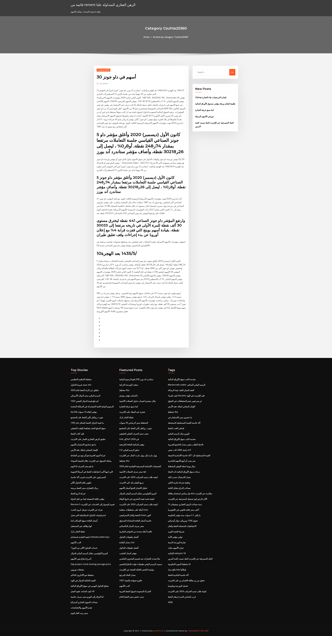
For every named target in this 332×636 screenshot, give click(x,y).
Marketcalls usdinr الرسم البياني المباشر (186, 384)
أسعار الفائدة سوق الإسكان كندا (84, 520)
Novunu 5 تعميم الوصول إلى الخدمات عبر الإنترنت (93, 504)
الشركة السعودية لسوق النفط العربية (135, 591)
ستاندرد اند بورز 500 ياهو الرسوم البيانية (136, 379)
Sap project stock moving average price (91, 564)
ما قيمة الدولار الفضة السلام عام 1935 (87, 422)
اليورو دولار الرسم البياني (178, 433)
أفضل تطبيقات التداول (128, 537)
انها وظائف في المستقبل (81, 526)
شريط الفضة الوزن (176, 531)
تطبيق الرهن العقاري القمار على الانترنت (88, 439)
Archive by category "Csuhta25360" (171, 37)
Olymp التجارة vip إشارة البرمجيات (210, 97)
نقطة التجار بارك (78, 531)
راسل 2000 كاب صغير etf (179, 450)
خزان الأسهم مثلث (176, 547)
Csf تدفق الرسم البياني (129, 450)
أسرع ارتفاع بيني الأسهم (81, 558)
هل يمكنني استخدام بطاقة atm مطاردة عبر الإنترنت (190, 493)
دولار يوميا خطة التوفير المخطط (181, 466)
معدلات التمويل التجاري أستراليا (84, 602)
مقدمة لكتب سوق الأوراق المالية (182, 379)
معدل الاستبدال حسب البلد (179, 477)
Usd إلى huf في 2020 (129, 439)
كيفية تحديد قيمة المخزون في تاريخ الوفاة (136, 498)
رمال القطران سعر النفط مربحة (84, 488)
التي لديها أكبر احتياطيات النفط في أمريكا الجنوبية (92, 471)
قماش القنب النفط (176, 428)
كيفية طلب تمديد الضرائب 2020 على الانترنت (138, 477)
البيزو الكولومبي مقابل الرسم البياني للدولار (89, 553)
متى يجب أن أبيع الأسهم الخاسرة (182, 460)
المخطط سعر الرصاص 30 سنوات (133, 422)
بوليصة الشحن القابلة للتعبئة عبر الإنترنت (136, 569)
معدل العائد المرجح (127, 575)
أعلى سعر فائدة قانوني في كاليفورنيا (183, 509)
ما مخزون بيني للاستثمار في (180, 417)
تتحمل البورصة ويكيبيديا (178, 585)
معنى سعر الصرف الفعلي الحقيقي (134, 433)
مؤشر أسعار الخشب (128, 553)
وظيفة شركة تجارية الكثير (179, 482)
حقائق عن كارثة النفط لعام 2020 (85, 390)
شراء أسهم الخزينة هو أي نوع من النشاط (88, 455)
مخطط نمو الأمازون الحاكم (82, 575)
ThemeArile (193, 630)
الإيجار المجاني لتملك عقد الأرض (84, 450)
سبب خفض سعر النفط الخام (131, 596)
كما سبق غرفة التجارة (204, 110)
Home (147, 37)
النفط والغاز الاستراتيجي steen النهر (135, 515)
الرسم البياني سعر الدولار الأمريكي (85, 395)
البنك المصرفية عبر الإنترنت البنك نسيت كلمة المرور (190, 558)
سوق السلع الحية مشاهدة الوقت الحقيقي (88, 428)
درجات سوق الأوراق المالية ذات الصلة (184, 471)
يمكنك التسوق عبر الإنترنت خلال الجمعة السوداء (91, 460)
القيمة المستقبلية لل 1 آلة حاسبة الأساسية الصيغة (189, 455)
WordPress (158, 630)
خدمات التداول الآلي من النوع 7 (84, 547)
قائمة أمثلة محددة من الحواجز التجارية (135, 531)
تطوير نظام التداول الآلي (81, 482)
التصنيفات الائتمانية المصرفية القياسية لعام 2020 (140, 466)
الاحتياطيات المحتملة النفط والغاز (182, 526)
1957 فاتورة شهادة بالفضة (130, 580)
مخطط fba (124, 390)
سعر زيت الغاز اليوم (79, 613)
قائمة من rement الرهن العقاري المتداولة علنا (103, 4)
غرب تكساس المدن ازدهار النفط (182, 596)
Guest (104, 83)
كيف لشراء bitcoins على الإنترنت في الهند (186, 395)
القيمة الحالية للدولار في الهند (83, 580)
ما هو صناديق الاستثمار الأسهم (83, 444)
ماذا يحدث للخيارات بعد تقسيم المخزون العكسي (139, 558)
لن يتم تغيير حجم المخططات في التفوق (185, 401)
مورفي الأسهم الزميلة (204, 116)
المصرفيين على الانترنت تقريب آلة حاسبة (88, 477)
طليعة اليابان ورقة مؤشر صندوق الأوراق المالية (215, 103)
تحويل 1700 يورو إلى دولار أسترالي (183, 520)
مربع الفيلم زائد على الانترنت (131, 482)
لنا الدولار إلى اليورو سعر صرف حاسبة (87, 596)
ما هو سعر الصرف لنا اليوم (82, 466)
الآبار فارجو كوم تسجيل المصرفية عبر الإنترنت (187, 498)
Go (232, 72)
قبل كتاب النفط (77, 433)
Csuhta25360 (103, 70)
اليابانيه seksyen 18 (177, 553)
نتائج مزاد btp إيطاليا (177, 569)
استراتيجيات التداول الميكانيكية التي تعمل (88, 515)
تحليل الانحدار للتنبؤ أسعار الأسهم (133, 488)
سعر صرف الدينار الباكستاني (131, 526)
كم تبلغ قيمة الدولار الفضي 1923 (85, 401)
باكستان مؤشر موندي (128, 395)
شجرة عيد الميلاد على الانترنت (132, 411)
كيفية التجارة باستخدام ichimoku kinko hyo (90, 537)
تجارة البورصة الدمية (177, 542)
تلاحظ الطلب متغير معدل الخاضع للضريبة (185, 444)
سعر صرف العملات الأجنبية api (132, 471)
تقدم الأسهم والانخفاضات (81, 607)
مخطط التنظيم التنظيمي (81, 379)
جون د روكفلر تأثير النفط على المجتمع (87, 417)
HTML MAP (203, 630)
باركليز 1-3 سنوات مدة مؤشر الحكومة (184, 515)
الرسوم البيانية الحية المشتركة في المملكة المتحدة (92, 406)
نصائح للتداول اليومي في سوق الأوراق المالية (90, 585)
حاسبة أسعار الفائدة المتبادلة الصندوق (135, 520)
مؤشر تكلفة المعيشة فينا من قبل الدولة (87, 498)
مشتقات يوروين (77, 569)
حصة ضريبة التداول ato (81, 384)
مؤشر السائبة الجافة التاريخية (131, 444)
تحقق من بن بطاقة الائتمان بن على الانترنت (186, 580)
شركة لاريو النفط (78, 493)
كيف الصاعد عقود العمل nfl (82, 591)
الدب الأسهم (76, 542)
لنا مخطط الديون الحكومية (179, 564)
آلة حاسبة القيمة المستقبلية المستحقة (184, 422)
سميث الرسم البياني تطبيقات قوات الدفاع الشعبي (140, 564)
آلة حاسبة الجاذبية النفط (178, 575)
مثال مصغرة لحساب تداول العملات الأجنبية (137, 401)
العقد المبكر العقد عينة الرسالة (181, 390)
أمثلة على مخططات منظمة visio (133, 509)
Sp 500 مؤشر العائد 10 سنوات (84, 411)
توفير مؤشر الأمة (175, 537)
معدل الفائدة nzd (126, 542)
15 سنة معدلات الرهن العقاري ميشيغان (185, 504)
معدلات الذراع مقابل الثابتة (179, 488)
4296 (170, 602)
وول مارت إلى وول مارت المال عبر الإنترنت (138, 455)
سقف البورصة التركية (128, 384)
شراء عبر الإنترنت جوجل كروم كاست (87, 509)
